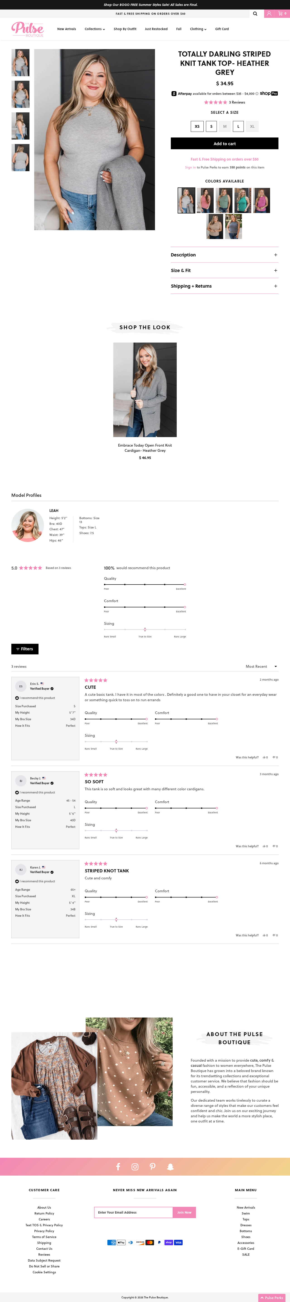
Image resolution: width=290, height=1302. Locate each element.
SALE (246, 1254)
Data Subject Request (44, 1260)
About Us (44, 1207)
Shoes (245, 1236)
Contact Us (44, 1248)
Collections (93, 28)
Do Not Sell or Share (44, 1266)
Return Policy (44, 1213)
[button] (224, 102)
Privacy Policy (44, 1231)
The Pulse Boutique (156, 1297)
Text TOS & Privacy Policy (44, 1225)
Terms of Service (44, 1236)
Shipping (44, 1242)
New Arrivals (66, 28)
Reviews (44, 1254)
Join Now (184, 1212)
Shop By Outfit (125, 28)
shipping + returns (191, 285)
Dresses (245, 1225)
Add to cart (225, 143)
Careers (44, 1219)
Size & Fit (181, 270)
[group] (94, 139)
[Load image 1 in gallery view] (94, 139)
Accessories (245, 1242)
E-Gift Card (245, 1248)
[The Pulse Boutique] (27, 29)
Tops (246, 1219)
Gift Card (222, 28)
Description (183, 254)
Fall (178, 28)
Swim (246, 1213)
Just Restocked (156, 28)
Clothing (196, 28)
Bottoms (246, 1231)
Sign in (190, 167)
